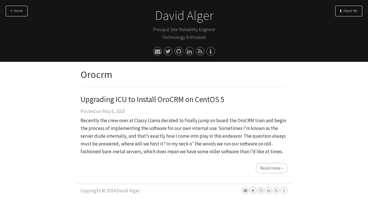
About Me (349, 10)
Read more (271, 168)
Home (17, 10)
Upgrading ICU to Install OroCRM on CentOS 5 (152, 99)
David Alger (184, 15)
